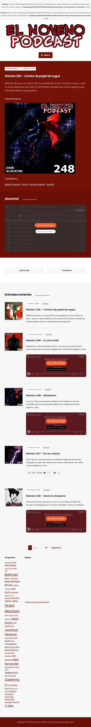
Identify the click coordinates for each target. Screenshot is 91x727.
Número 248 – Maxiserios (41, 395)
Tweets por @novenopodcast (37, 602)
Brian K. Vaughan (11, 578)
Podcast (45, 303)
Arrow (11, 568)
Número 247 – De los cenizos (43, 453)
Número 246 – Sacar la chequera (46, 496)
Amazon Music (37, 184)
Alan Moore (10, 565)
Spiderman (11, 672)
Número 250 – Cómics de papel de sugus (32, 76)
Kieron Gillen (9, 638)
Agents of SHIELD (10, 563)
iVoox (25, 184)
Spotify (50, 184)
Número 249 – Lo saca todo (42, 340)
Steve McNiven (10, 676)
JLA (12, 626)
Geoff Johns (11, 600)
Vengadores (9, 697)
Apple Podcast (12, 184)
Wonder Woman (12, 702)
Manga (8, 647)
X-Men (9, 706)
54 (46, 548)
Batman (11, 574)
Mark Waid (10, 650)
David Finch (8, 595)
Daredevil (14, 592)
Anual (6, 568)
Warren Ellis (9, 699)
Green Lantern (9, 615)
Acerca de (24, 270)
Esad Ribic (15, 598)
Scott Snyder (9, 667)
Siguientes (56, 548)
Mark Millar (15, 647)
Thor (12, 688)
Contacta (67, 270)
